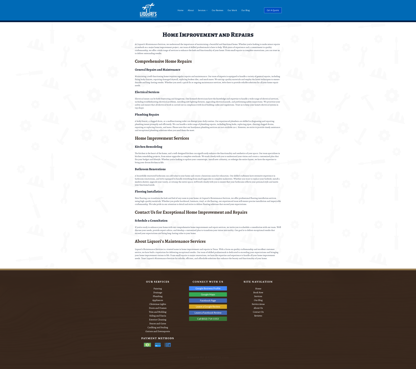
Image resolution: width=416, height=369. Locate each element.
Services (202, 10)
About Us (258, 308)
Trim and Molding (157, 312)
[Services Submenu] (207, 10)
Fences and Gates (157, 323)
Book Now (258, 292)
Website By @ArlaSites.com (208, 357)
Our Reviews (217, 10)
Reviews (258, 315)
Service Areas (258, 304)
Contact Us (258, 312)
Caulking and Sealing (157, 327)
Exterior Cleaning (157, 319)
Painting (158, 288)
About (191, 10)
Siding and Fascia (157, 315)
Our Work (232, 10)
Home (180, 10)
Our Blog (245, 10)
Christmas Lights (157, 304)
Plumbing (157, 296)
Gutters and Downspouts (157, 331)
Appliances (157, 300)
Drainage (157, 292)
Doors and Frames (158, 308)
